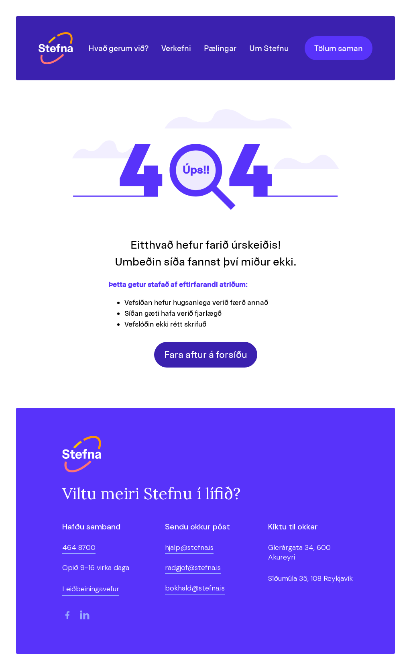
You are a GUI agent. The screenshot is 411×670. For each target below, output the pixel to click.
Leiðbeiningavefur (90, 589)
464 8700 (79, 547)
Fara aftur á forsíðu (205, 354)
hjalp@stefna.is (189, 547)
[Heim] (58, 48)
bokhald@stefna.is (195, 588)
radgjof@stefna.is (193, 567)
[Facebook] (67, 615)
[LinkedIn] (85, 615)
